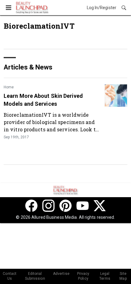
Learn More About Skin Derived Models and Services (43, 100)
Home (9, 87)
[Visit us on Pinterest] (65, 206)
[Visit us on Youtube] (82, 206)
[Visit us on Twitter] (100, 206)
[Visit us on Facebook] (31, 206)
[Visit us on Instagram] (48, 206)
